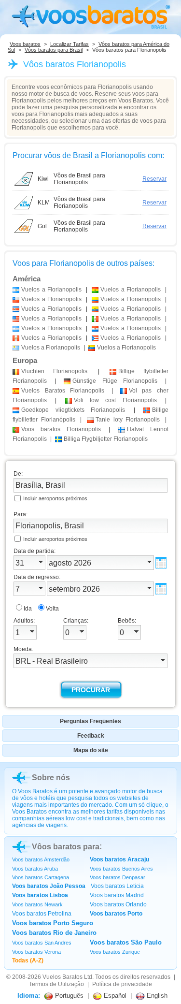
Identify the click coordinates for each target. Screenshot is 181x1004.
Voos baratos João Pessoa (48, 886)
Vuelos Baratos (62, 977)
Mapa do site (90, 750)
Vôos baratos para (65, 847)
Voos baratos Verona (36, 952)
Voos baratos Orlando (118, 904)
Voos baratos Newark (37, 904)
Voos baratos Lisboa (40, 895)
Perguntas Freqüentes (90, 721)
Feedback (90, 735)
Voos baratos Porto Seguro (52, 923)
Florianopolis (54, 371)
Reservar (154, 178)
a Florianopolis (51, 289)
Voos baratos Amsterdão (41, 859)
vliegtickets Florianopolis (73, 410)
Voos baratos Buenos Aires (121, 869)
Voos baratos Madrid (117, 895)
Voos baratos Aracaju (119, 859)
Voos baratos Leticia (117, 886)
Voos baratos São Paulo (126, 942)
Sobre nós (51, 777)
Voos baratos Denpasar (117, 877)
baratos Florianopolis (61, 429)
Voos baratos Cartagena (40, 877)
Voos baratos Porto (116, 913)
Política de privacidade (122, 984)
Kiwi (43, 178)
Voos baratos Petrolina (41, 913)
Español (114, 995)
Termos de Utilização (56, 984)
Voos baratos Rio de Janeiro (54, 932)
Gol (42, 226)
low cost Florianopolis (115, 400)
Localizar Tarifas (69, 44)
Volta (52, 608)
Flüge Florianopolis (114, 381)
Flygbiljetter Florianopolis (106, 439)
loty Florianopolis (128, 419)
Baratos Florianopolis (62, 390)
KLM (44, 202)
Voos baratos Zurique (115, 952)
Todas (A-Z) (27, 960)
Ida (28, 608)
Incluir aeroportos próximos (55, 498)
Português (68, 995)
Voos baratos (25, 44)
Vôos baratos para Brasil (54, 50)
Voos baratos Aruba (35, 869)
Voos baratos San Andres (41, 943)
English (156, 995)
